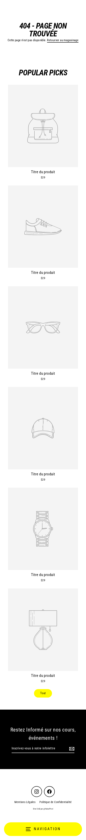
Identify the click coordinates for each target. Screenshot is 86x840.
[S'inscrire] (71, 748)
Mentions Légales (24, 802)
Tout (43, 693)
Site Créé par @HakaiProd (43, 809)
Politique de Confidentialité (55, 802)
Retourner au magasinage (62, 40)
